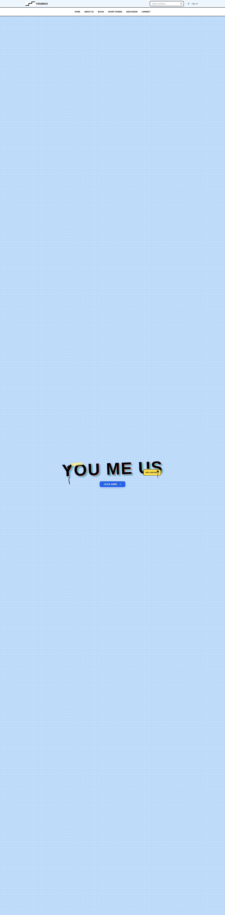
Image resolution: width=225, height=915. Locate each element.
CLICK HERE (110, 484)
